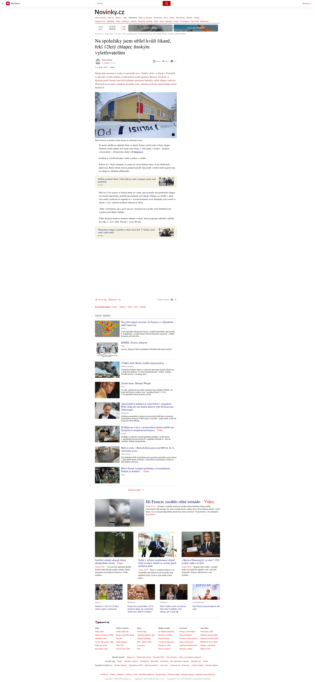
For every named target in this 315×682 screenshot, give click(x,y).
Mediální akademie (146, 674)
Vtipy (123, 346)
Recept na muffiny (165, 635)
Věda (118, 21)
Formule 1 (141, 645)
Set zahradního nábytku (179, 661)
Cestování (125, 21)
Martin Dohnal (107, 60)
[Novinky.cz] (110, 12)
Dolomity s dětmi (185, 649)
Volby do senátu (101, 645)
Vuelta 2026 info (122, 632)
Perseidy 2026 (158, 657)
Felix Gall (119, 645)
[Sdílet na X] (175, 299)
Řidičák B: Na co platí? (209, 642)
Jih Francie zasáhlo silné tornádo (173, 501)
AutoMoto (110, 21)
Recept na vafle (164, 645)
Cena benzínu (171, 657)
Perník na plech (164, 649)
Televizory (186, 665)
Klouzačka (164, 661)
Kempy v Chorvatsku (187, 632)
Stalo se (111, 18)
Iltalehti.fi (138, 151)
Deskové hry (175, 665)
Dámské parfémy (151, 665)
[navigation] (3, 3)
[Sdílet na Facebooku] (172, 299)
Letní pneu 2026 (206, 632)
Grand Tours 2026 (123, 649)
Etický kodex (161, 674)
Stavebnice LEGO (136, 665)
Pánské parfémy (211, 665)
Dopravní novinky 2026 (209, 638)
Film (122, 387)
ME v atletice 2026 (144, 642)
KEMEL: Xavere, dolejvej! (134, 342)
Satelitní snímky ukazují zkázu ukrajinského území (110, 561)
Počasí (176, 21)
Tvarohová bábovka (166, 642)
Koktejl (196, 18)
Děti (135, 307)
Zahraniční (133, 18)
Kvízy (162, 21)
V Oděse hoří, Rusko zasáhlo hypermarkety (142, 363)
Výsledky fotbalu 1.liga (146, 635)
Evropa (100, 185)
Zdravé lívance (164, 638)
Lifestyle (189, 18)
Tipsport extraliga (144, 638)
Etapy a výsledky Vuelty (125, 635)
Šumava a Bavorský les (188, 638)
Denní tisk (195, 21)
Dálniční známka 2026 (209, 635)
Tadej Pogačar (121, 642)
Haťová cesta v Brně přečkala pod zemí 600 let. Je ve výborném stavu (147, 449)
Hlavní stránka (100, 18)
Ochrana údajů (173, 674)
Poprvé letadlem (185, 635)
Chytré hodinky (197, 665)
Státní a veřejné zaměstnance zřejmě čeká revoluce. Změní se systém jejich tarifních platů (157, 563)
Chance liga (141, 632)
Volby (125, 18)
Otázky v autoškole (207, 645)
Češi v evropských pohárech (190, 657)
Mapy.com (131, 657)
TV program (184, 21)
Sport (156, 21)
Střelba (122, 307)
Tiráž (135, 674)
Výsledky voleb (101, 638)
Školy (130, 307)
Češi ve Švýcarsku (186, 642)
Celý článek (150, 514)
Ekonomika (180, 18)
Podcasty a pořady (145, 21)
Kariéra (129, 674)
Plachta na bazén (131, 661)
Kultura (172, 18)
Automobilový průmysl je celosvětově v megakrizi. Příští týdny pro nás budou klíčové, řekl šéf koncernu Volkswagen (147, 406)
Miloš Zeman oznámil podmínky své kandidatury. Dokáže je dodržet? (146, 470)
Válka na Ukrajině (145, 18)
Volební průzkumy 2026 (104, 635)
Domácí (118, 18)
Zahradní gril (196, 661)
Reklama (120, 674)
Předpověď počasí (144, 657)
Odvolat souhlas (187, 674)
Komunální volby (101, 649)
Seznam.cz (307, 3)
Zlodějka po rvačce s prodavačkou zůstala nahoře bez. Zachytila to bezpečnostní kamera (148, 429)
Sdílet (167, 61)
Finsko (114, 307)
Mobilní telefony (121, 665)
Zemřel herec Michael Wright (136, 383)
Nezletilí (143, 307)
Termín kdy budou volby (104, 642)
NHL (139, 649)
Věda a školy (125, 454)
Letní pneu (164, 665)
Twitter (112, 674)
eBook (158, 61)
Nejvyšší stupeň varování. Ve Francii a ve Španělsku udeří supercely (147, 323)
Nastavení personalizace (205, 674)
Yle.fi (145, 195)
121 (175, 61)
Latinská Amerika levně (188, 645)
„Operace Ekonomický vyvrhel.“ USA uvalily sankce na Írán (200, 561)
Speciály (168, 21)
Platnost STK (205, 649)
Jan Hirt (119, 638)
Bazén (120, 661)
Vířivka (205, 661)
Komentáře (158, 18)
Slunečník (154, 661)
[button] (136, 115)
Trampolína (144, 661)
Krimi (166, 18)
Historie (134, 21)
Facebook (104, 674)
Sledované (204, 21)
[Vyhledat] (167, 3)
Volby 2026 (99, 632)
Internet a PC (100, 21)
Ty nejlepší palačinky (166, 632)
